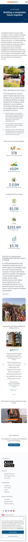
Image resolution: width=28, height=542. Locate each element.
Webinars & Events (9, 503)
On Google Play (9, 465)
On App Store (8, 462)
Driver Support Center (9, 476)
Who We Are (7, 485)
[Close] (24, 518)
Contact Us (6, 492)
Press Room (7, 499)
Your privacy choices (13, 536)
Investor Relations (8, 501)
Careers (6, 489)
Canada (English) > (9, 515)
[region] (13, 529)
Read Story (13, 390)
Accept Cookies (13, 532)
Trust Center (7, 478)
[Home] (12, 2)
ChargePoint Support (9, 474)
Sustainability (7, 487)
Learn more (5, 294)
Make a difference (14, 445)
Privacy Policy (20, 528)
